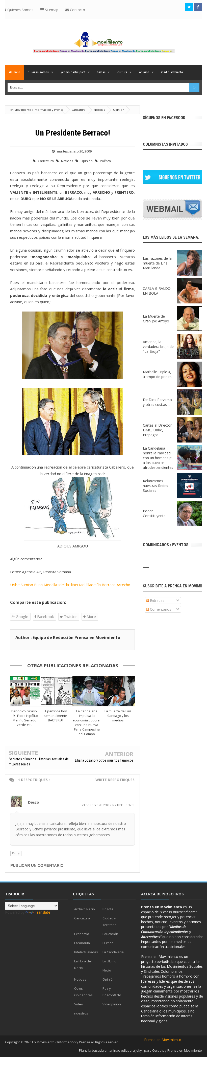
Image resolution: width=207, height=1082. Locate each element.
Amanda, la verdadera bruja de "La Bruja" (158, 346)
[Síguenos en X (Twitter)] (189, 7)
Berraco (109, 584)
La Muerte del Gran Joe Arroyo (156, 318)
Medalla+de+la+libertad (64, 584)
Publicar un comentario (37, 865)
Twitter (70, 616)
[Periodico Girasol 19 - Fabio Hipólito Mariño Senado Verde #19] (25, 691)
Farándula (82, 943)
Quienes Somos (19, 9)
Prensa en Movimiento (162, 1039)
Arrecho (123, 584)
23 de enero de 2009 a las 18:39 (103, 805)
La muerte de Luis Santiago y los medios (118, 715)
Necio (106, 970)
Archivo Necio (84, 909)
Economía (81, 934)
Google (21, 616)
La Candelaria (113, 952)
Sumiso (27, 584)
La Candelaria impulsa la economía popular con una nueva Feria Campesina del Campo (87, 722)
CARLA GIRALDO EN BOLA (157, 291)
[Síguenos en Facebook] (198, 7)
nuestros (81, 1013)
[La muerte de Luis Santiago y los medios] (119, 691)
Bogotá (107, 909)
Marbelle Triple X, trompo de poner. (157, 374)
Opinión (87, 161)
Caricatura (46, 161)
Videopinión (111, 1004)
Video (78, 1004)
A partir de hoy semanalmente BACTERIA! (55, 715)
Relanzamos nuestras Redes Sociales (155, 485)
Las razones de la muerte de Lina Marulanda (157, 263)
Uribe (15, 584)
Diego (33, 802)
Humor (107, 943)
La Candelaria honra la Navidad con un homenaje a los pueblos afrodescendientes (158, 458)
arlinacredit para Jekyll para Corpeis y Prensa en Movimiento (155, 1050)
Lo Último (109, 961)
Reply (16, 853)
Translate (42, 912)
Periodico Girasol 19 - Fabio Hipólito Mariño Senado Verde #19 (24, 718)
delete (130, 805)
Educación (110, 934)
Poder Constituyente (154, 513)
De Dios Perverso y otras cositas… (157, 402)
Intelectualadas (86, 952)
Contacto (77, 9)
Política (105, 161)
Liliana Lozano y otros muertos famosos (104, 760)
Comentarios (160, 609)
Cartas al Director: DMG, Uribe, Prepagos (157, 430)
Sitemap (51, 9)
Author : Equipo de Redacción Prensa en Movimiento (67, 637)
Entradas (156, 600)
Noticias (67, 161)
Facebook (45, 616)
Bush (38, 584)
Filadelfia (93, 584)
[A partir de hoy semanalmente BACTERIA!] (57, 691)
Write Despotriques (115, 779)
